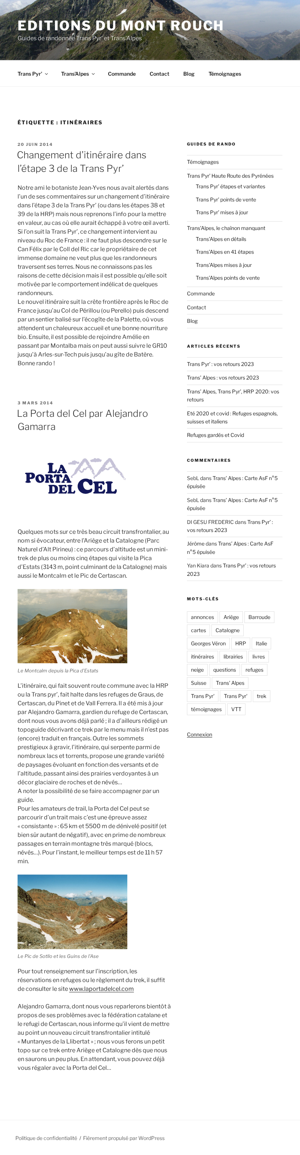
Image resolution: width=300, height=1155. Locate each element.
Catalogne (227, 630)
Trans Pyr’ (30, 74)
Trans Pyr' (202, 696)
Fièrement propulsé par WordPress (124, 1138)
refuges (254, 670)
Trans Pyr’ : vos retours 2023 (220, 364)
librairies (233, 656)
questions (224, 670)
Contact (159, 74)
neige (197, 670)
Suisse (198, 683)
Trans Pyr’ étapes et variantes (230, 186)
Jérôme (196, 543)
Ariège (231, 617)
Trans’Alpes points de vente (228, 278)
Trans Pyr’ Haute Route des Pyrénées (230, 176)
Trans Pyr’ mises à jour (222, 212)
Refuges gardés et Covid (215, 435)
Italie (261, 643)
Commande (122, 74)
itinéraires (202, 656)
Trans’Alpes (75, 74)
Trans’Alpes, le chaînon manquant (226, 228)
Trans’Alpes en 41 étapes (225, 252)
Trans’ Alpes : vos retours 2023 (223, 377)
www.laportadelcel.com (101, 988)
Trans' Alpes (230, 683)
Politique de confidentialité (46, 1138)
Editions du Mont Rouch (121, 26)
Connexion (199, 734)
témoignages (206, 709)
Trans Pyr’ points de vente (226, 199)
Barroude (259, 617)
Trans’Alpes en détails (221, 239)
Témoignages (225, 74)
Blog (189, 74)
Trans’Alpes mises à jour (224, 265)
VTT (236, 709)
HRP (240, 643)
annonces (202, 617)
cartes (198, 630)
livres (258, 656)
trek (261, 696)
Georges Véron (208, 643)
